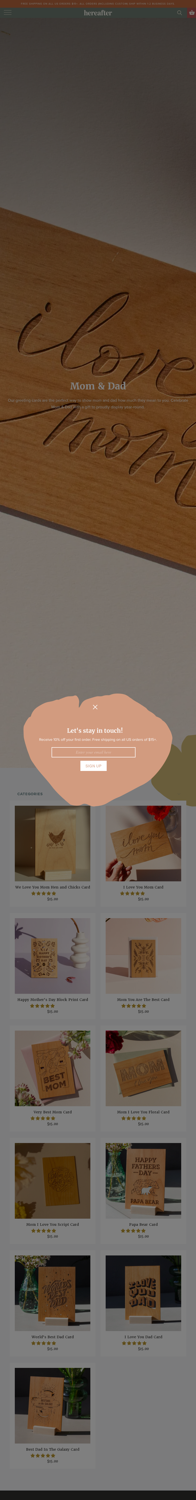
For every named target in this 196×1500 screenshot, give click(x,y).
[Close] (95, 707)
